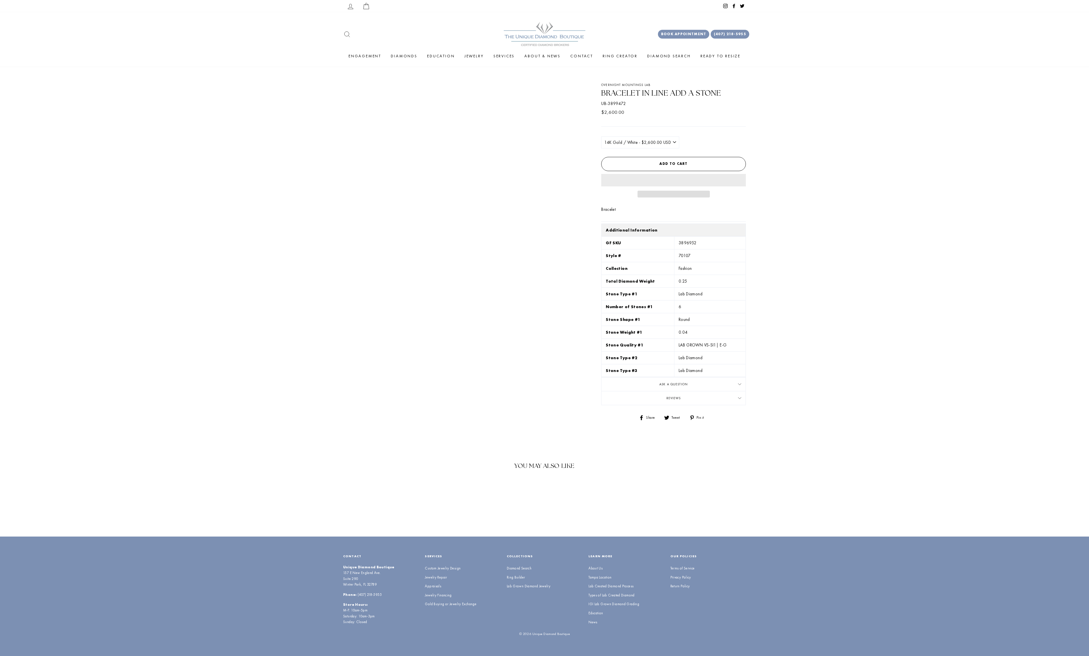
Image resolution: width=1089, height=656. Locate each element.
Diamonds (404, 55)
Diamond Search (669, 55)
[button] (673, 180)
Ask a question (673, 384)
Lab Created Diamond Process (611, 586)
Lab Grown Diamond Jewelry (528, 586)
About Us (595, 568)
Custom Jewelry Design (443, 568)
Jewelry (474, 55)
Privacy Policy (680, 577)
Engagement (365, 55)
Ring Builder (516, 577)
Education (441, 55)
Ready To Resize (720, 55)
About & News (542, 55)
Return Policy (680, 586)
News (593, 622)
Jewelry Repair (436, 577)
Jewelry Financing (438, 595)
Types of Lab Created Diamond (611, 595)
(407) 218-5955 (730, 33)
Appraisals (433, 586)
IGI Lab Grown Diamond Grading (613, 604)
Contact (581, 55)
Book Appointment (683, 33)
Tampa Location (599, 577)
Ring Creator (620, 55)
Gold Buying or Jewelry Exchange (450, 604)
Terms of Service (682, 568)
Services (504, 55)
